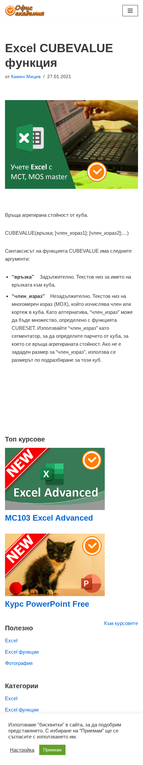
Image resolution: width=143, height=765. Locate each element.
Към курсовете (121, 623)
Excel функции (22, 652)
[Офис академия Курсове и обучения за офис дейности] (25, 10)
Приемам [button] (52, 749)
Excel (11, 640)
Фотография (19, 663)
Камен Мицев (26, 76)
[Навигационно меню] (130, 10)
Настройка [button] (22, 750)
